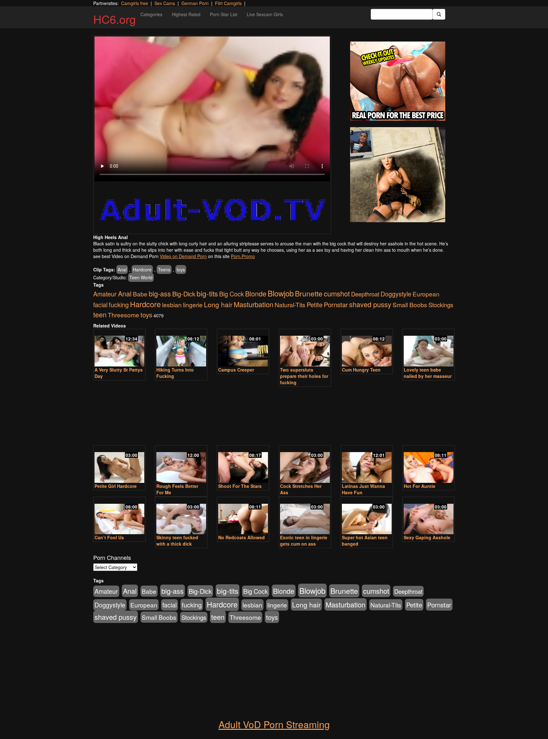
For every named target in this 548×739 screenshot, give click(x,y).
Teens (164, 269)
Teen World (141, 277)
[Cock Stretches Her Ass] (305, 464)
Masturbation (253, 304)
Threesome (123, 314)
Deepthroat (365, 294)
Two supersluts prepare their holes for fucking (304, 376)
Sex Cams (164, 3)
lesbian (172, 304)
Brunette (309, 293)
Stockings (440, 305)
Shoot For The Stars (240, 486)
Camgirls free (134, 3)
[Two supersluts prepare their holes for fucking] (305, 348)
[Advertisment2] (398, 174)
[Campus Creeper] (243, 348)
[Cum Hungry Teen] (367, 348)
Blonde (255, 293)
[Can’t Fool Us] (119, 516)
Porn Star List (223, 14)
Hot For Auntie (419, 486)
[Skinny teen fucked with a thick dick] (181, 516)
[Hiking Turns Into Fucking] (181, 348)
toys (181, 269)
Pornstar (336, 304)
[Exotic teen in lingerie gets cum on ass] (305, 516)
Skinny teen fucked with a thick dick (177, 540)
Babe (140, 293)
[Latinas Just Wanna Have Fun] (367, 464)
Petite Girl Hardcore (116, 486)
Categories (151, 14)
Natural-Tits (290, 304)
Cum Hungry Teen (361, 369)
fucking (119, 304)
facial (100, 304)
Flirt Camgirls (228, 3)
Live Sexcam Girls (265, 14)
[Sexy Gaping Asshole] (428, 516)
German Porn (195, 3)
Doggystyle (396, 293)
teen (100, 314)
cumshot (337, 293)
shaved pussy (370, 304)
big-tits (207, 293)
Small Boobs (410, 304)
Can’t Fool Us (109, 537)
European (426, 293)
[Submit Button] (439, 14)
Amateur (105, 293)
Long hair (218, 304)
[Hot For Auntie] (428, 464)
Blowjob (281, 293)
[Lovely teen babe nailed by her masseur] (428, 348)
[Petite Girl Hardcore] (119, 464)
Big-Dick (183, 293)
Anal (122, 269)
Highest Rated (186, 14)
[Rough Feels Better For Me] (181, 464)
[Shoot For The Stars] (243, 464)
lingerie (193, 304)
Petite (315, 304)
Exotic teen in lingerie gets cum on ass (303, 540)
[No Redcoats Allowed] (243, 516)
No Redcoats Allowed (241, 537)
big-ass (160, 293)
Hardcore (142, 269)
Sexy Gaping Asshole (427, 537)
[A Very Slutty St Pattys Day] (119, 348)
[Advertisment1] (398, 81)
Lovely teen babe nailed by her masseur (428, 372)
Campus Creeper (236, 369)
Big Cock (231, 293)
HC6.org (114, 19)
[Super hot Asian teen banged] (367, 516)
